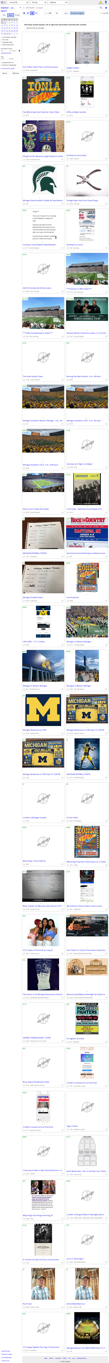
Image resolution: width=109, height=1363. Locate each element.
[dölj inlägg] (62, 70)
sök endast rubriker (9, 37)
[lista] (24, 13)
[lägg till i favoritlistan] (24, 70)
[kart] (36, 13)
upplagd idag (7, 42)
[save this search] (106, 8)
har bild (5, 40)
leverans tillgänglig (9, 65)
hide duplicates (8, 45)
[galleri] (32, 13)
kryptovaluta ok (8, 62)
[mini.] (28, 13)
